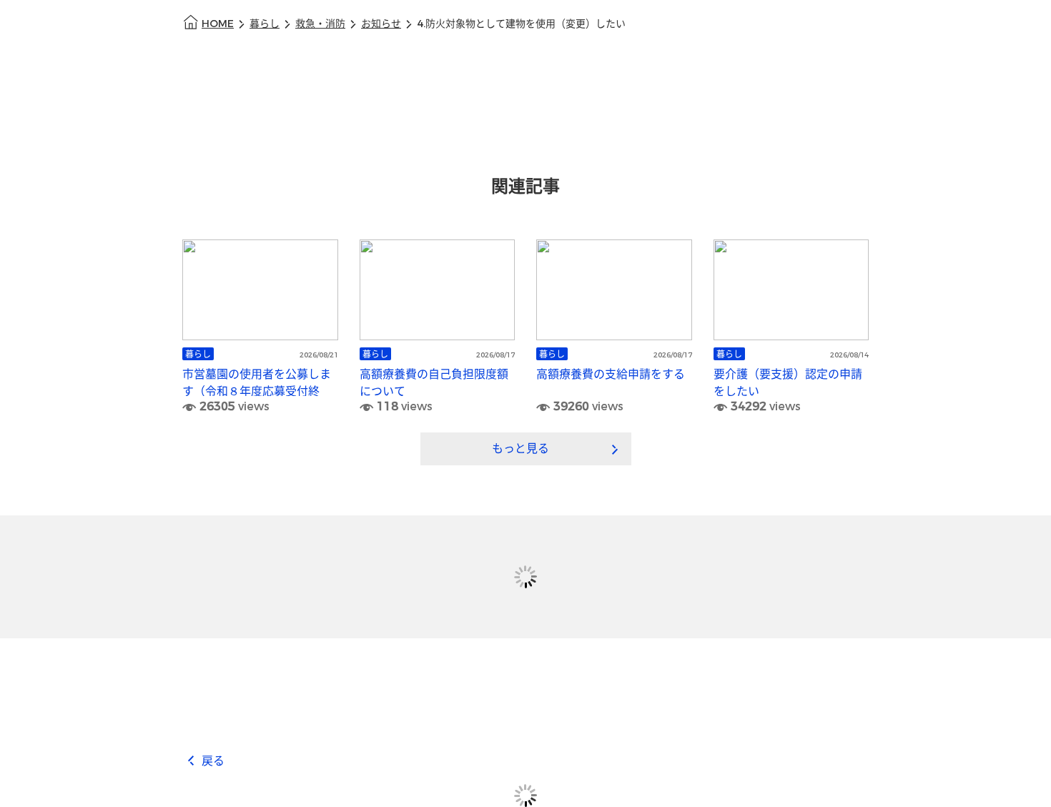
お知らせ (381, 24)
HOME (218, 24)
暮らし (265, 24)
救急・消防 (320, 24)
